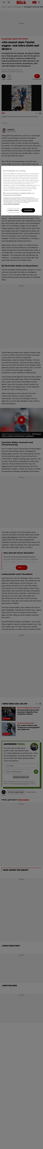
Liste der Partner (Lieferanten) (11, 204)
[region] (21, 191)
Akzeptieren (28, 210)
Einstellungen (14, 210)
